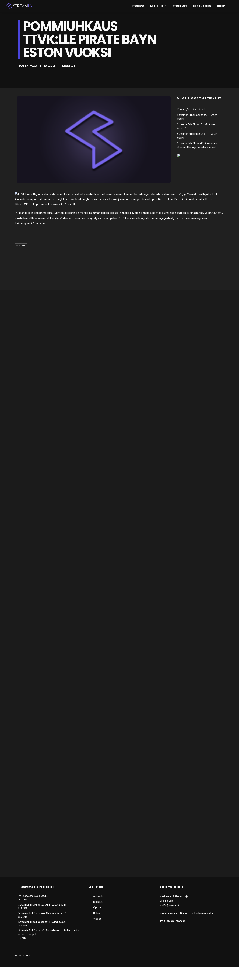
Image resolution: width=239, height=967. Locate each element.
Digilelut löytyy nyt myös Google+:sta (44, 428)
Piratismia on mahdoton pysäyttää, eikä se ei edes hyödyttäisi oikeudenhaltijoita (79, 719)
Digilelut (68, 66)
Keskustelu (202, 6)
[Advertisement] (120, 270)
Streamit (180, 6)
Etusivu (138, 6)
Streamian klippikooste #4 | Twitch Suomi (197, 136)
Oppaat (97, 908)
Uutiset (97, 913)
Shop (221, 6)
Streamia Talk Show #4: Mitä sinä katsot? (196, 127)
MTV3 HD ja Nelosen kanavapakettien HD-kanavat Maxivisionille (65, 865)
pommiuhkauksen (47, 204)
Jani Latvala (27, 66)
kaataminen (43, 199)
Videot (97, 919)
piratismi (21, 245)
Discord (184, 913)
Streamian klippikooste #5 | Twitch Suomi (197, 117)
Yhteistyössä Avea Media (191, 110)
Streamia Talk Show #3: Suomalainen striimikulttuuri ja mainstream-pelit (197, 145)
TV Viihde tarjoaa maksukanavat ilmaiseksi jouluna (55, 574)
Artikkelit (158, 6)
